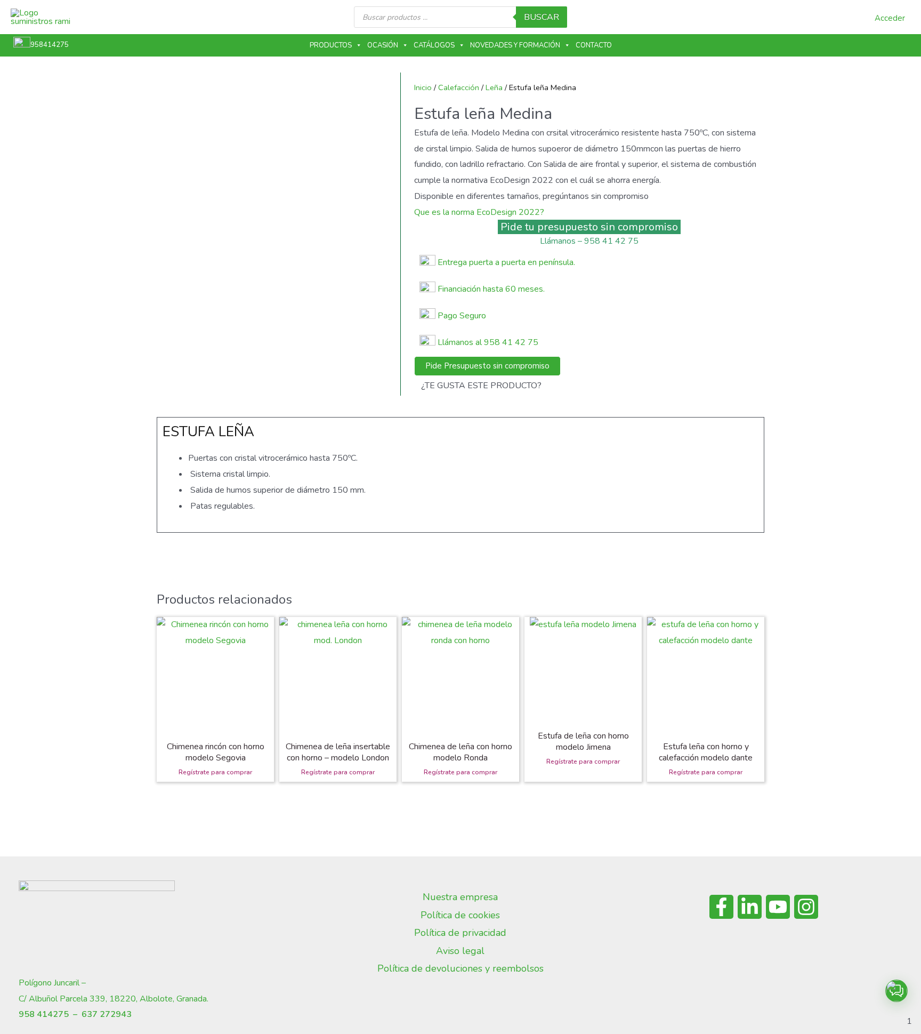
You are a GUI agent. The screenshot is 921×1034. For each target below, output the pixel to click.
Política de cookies (460, 915)
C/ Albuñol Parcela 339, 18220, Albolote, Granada (113, 999)
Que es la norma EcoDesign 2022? (479, 212)
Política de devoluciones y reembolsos (460, 968)
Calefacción (458, 87)
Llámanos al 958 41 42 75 (486, 342)
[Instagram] (806, 907)
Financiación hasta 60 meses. (491, 289)
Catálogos (434, 45)
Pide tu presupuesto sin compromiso (589, 227)
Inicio (423, 87)
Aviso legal (460, 950)
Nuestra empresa (460, 897)
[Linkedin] (750, 907)
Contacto (594, 45)
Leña (494, 87)
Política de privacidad (460, 932)
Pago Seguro (462, 316)
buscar (541, 17)
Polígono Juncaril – (52, 983)
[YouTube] (778, 907)
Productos (331, 45)
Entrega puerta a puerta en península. (506, 262)
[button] (896, 991)
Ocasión (382, 45)
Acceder (890, 18)
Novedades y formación (515, 45)
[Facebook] (721, 907)
